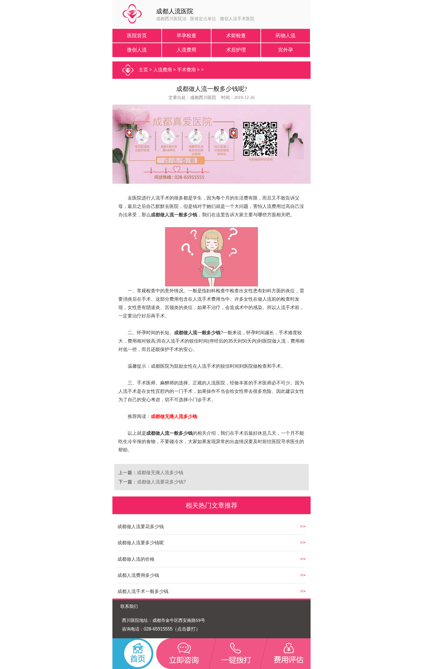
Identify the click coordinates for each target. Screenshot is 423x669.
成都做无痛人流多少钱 (160, 472)
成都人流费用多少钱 (138, 575)
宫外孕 (285, 49)
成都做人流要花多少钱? (161, 481)
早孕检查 (186, 35)
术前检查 (236, 35)
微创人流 (137, 49)
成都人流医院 (174, 11)
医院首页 (137, 35)
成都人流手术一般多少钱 (142, 591)
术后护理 (236, 49)
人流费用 (186, 49)
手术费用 (186, 69)
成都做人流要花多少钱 (140, 526)
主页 (143, 69)
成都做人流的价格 (136, 559)
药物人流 (285, 35)
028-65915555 (158, 628)
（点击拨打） (186, 628)
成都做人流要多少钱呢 (140, 542)
